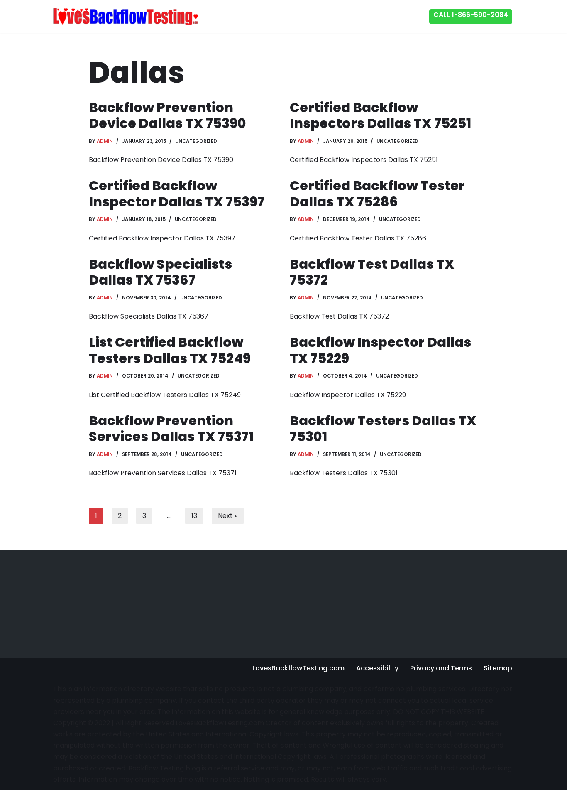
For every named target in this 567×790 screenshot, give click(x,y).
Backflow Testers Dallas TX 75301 (383, 428)
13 (194, 515)
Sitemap (498, 668)
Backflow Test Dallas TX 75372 (372, 272)
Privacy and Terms (441, 668)
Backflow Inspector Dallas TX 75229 (380, 350)
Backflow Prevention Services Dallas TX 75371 (171, 428)
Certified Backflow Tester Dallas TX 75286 (377, 193)
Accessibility (377, 668)
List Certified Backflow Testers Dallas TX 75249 (170, 350)
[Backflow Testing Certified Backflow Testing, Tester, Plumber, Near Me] (125, 16)
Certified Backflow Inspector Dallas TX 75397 (176, 193)
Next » (227, 515)
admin (105, 141)
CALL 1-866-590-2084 (470, 15)
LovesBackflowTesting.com (298, 668)
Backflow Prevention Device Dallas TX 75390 (167, 115)
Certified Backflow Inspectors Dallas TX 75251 (380, 115)
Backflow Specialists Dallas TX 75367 (160, 272)
